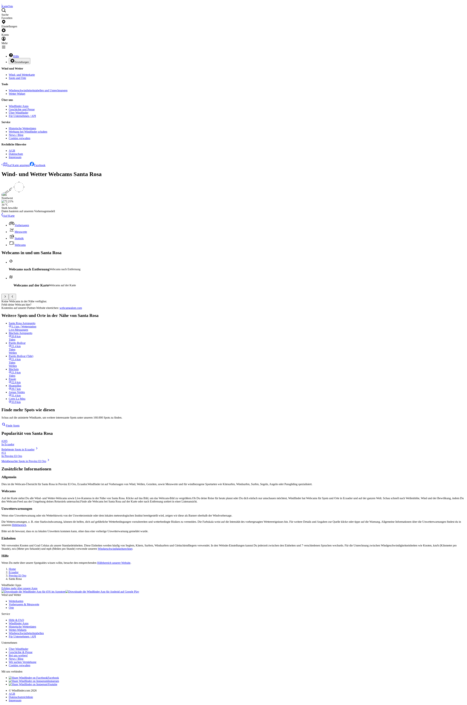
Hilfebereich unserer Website (113, 562)
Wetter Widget (17, 93)
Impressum (15, 157)
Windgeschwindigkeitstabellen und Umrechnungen (38, 90)
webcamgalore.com (70, 307)
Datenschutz (16, 153)
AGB (12, 150)
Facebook (39, 165)
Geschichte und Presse (22, 109)
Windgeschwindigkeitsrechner (115, 548)
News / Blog (16, 134)
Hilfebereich (19, 525)
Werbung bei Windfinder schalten (28, 131)
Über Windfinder (18, 112)
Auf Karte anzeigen (18, 165)
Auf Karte (9, 215)
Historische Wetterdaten (22, 128)
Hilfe (16, 56)
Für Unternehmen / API (22, 116)
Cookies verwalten (19, 138)
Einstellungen (22, 62)
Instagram (53, 681)
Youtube (52, 684)
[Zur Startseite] (1, 3)
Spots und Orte (17, 78)
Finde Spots (13, 425)
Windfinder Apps (18, 106)
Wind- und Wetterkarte (22, 74)
